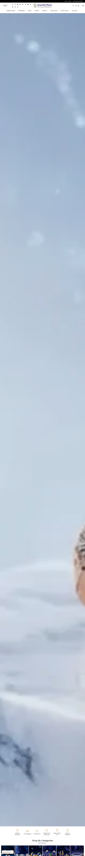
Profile (69, 1)
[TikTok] (23, 4)
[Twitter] (12, 4)
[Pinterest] (17, 4)
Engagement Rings (11, 10)
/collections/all (3, 13)
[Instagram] (20, 4)
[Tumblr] (25, 4)
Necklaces (44, 10)
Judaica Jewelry (53, 10)
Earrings (29, 10)
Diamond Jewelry (64, 10)
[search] (73, 5)
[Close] (12, 852)
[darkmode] (82, 5)
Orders (66, 1)
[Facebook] (15, 4)
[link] (17, 832)
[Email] (15, 7)
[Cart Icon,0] (78, 5)
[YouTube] (28, 4)
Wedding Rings (21, 10)
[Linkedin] (12, 7)
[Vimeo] (30, 4)
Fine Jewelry (74, 10)
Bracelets (37, 10)
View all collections (42, 843)
